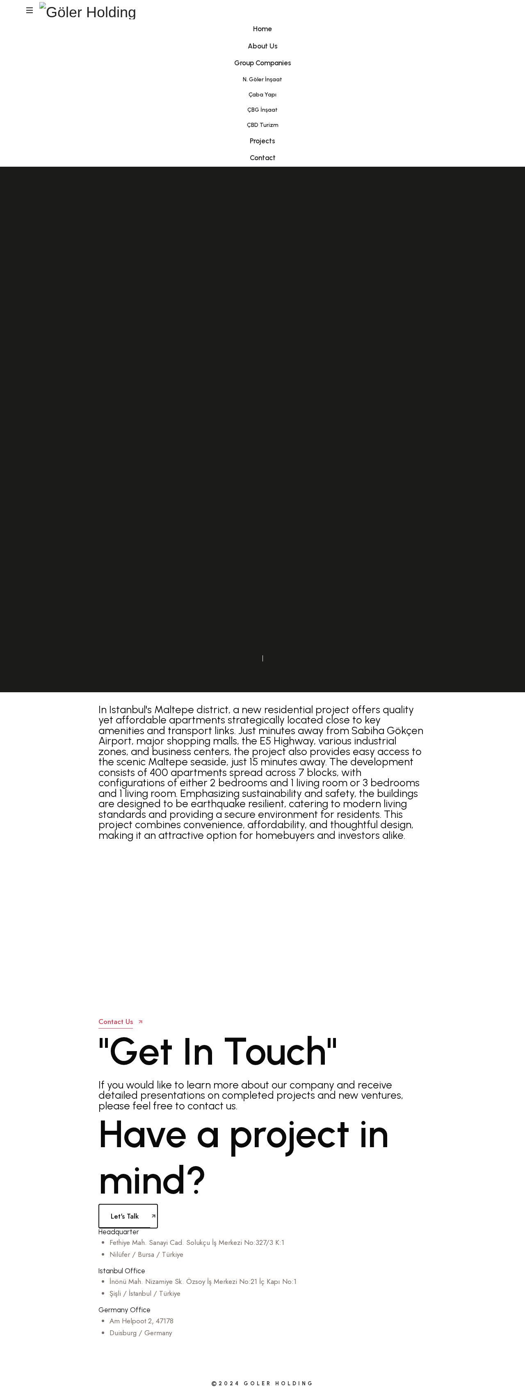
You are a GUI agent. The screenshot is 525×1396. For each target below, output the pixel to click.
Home (262, 29)
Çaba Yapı (262, 94)
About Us (263, 46)
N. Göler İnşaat (262, 79)
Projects (262, 141)
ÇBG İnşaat (262, 109)
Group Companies (262, 63)
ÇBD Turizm (262, 125)
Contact (263, 158)
